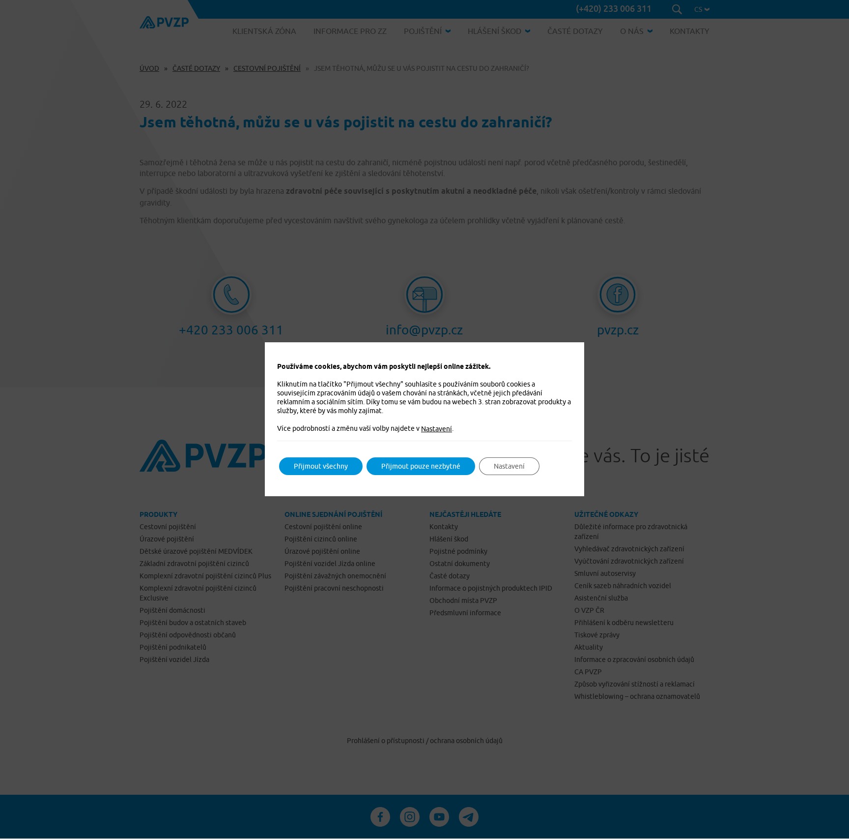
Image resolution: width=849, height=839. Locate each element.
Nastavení (436, 429)
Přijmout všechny (321, 466)
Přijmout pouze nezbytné (420, 466)
